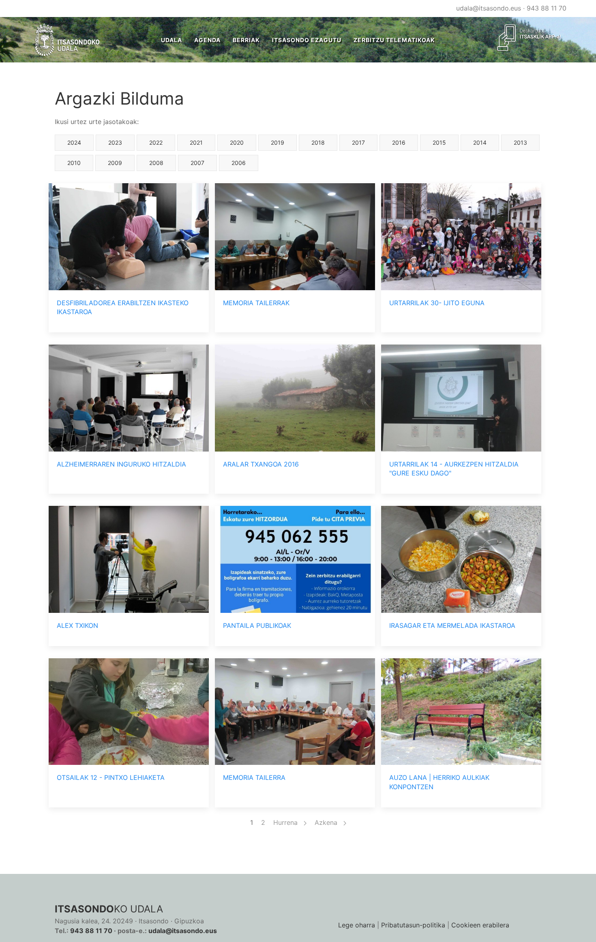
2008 (156, 162)
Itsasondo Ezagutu (306, 39)
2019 (277, 142)
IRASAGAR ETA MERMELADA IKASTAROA (452, 625)
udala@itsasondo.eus (488, 8)
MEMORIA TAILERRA (254, 777)
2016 (398, 142)
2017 (358, 142)
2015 (439, 142)
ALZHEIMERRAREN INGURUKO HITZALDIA (121, 464)
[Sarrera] (67, 39)
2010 (74, 162)
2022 (156, 142)
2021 (196, 142)
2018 (318, 142)
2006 (239, 162)
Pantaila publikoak (257, 625)
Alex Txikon (77, 625)
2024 (74, 142)
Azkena (327, 822)
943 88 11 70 (546, 8)
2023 (115, 142)
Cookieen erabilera (480, 925)
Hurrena (286, 822)
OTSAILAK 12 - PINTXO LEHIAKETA (111, 777)
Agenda (207, 39)
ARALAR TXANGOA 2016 (261, 464)
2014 (480, 142)
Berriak (246, 39)
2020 (237, 142)
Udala (171, 39)
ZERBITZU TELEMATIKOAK (394, 39)
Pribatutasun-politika (413, 925)
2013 (520, 142)
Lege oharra (356, 925)
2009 (115, 162)
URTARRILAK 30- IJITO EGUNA (437, 303)
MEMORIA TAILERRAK (256, 303)
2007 (197, 162)
